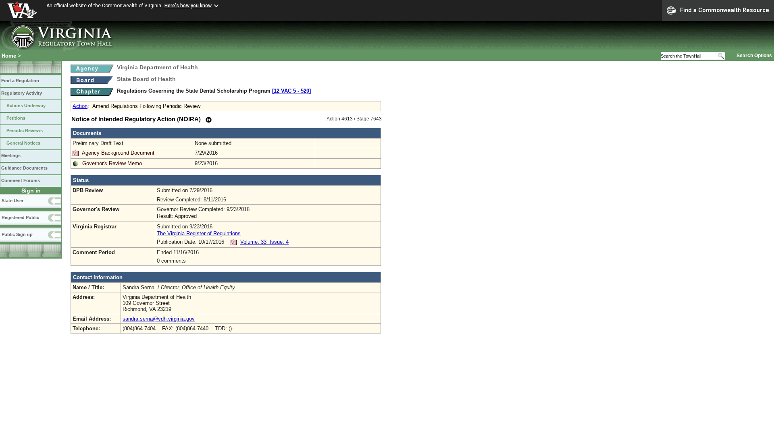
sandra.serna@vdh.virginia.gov (159, 319)
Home (9, 56)
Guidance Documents (24, 168)
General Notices (23, 143)
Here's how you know (188, 5)
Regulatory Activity (21, 93)
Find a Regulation (20, 80)
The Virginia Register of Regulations (199, 233)
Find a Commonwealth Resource (724, 10)
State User (12, 200)
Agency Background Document (118, 153)
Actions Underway (26, 105)
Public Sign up (17, 234)
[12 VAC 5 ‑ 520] (291, 91)
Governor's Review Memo (112, 163)
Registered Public (20, 217)
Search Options (754, 55)
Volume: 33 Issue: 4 (264, 242)
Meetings (11, 155)
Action (80, 106)
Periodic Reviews (24, 130)
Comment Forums (20, 180)
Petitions (15, 118)
